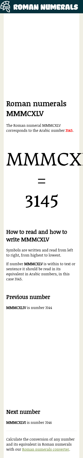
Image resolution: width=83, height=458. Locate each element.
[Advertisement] (41, 57)
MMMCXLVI (16, 422)
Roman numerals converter (45, 449)
